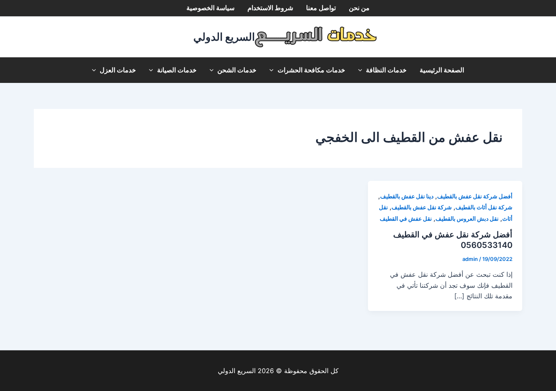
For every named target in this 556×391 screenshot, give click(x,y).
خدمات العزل (118, 70)
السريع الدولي (224, 36)
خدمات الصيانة (177, 70)
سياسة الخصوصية (210, 7)
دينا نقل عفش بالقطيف (406, 196)
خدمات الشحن (236, 70)
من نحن (359, 7)
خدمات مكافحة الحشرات (311, 70)
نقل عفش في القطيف (406, 218)
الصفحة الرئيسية (442, 70)
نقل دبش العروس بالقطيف (467, 218)
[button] (362, 70)
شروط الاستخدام (270, 7)
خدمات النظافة (386, 70)
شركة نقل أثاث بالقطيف (483, 207)
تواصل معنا (321, 7)
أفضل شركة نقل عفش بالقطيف (474, 196)
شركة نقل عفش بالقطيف (422, 207)
